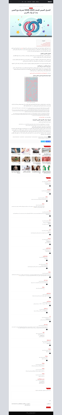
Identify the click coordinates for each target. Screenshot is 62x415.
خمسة (22, 48)
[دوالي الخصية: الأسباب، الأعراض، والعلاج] (36, 150)
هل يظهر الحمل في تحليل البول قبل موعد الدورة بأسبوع (38, 73)
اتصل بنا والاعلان (30, 413)
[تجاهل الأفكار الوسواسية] (26, 159)
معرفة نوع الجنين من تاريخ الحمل (46, 43)
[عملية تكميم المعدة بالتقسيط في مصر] (26, 150)
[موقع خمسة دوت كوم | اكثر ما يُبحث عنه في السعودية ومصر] (50, 1)
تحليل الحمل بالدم (42, 117)
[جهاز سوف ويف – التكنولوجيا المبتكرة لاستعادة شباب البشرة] (26, 168)
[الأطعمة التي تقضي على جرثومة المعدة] (15, 159)
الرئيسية (41, 6)
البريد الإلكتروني (49, 403)
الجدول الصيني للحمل (48, 42)
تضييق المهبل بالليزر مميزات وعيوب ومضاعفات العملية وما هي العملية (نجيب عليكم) (46, 163)
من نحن (33, 413)
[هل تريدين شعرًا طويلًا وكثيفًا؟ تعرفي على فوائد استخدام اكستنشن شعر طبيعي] (36, 168)
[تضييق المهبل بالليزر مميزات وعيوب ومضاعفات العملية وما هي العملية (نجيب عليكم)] (46, 159)
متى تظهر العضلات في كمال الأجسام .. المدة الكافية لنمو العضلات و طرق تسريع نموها (15, 172)
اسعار (22, 1)
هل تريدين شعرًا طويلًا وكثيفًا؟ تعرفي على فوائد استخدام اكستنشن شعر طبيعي (36, 172)
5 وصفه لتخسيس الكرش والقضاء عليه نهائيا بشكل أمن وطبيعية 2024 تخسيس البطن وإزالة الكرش (46, 172)
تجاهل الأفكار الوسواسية (27, 162)
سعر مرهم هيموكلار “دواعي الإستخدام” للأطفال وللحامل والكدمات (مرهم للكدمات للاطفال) (46, 154)
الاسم (50, 400)
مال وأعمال (37, 1)
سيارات (25, 1)
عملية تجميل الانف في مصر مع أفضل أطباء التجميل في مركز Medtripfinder (37, 163)
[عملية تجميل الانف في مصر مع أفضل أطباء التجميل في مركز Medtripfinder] (36, 159)
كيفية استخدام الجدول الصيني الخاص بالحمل (45, 44)
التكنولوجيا (33, 1)
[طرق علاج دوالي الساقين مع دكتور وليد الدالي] (15, 150)
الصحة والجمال (29, 1)
